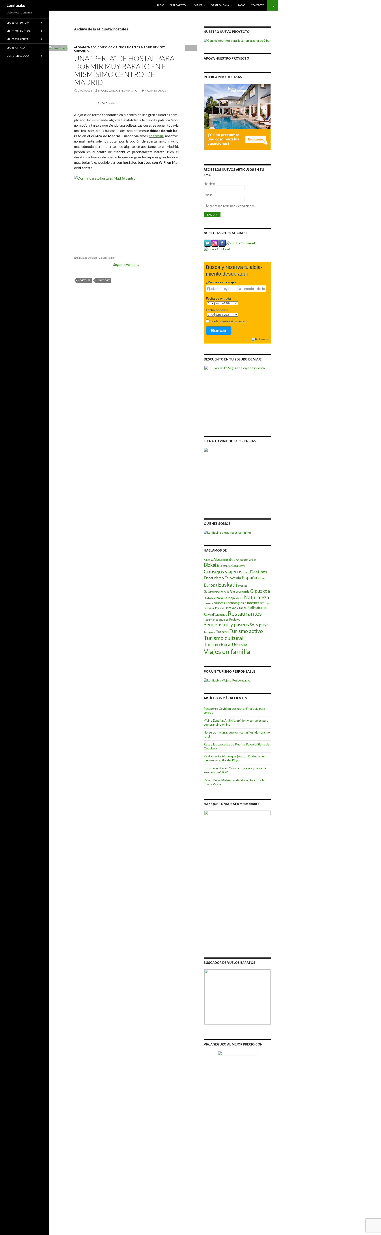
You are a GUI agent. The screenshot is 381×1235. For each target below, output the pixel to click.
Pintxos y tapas (236, 608)
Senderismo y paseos (226, 624)
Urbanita (81, 50)
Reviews (159, 47)
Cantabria (225, 565)
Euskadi (227, 584)
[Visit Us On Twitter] (207, 243)
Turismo (222, 632)
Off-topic (265, 603)
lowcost (103, 280)
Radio (241, 5)
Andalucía (242, 559)
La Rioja (229, 598)
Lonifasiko (16, 5)
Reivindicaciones (215, 614)
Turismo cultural (223, 638)
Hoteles (133, 47)
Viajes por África (17, 39)
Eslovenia (232, 577)
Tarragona (209, 632)
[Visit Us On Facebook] (222, 243)
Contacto (257, 5)
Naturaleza (256, 597)
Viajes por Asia (16, 47)
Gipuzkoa (260, 591)
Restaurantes (245, 613)
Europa (210, 584)
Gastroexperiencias (216, 591)
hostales (84, 280)
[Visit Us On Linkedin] (241, 243)
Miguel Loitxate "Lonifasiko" (118, 90)
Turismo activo (246, 631)
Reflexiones (257, 607)
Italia (219, 598)
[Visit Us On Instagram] (214, 243)
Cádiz (246, 572)
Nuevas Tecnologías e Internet (236, 603)
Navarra (208, 603)
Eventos (242, 585)
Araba (252, 559)
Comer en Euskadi (18, 55)
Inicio (160, 5)
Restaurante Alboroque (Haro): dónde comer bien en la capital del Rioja (234, 758)
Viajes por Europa (18, 22)
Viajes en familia (227, 651)
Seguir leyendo (126, 264)
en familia (156, 136)
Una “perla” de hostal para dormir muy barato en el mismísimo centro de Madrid (124, 70)
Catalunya (238, 565)
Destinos (258, 571)
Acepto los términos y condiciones (231, 206)
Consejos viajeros (111, 47)
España (249, 577)
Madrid (146, 47)
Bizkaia (211, 565)
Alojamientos (85, 47)
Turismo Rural (218, 644)
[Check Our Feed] (217, 248)
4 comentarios (155, 90)
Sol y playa (259, 624)
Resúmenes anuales (216, 619)
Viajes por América (18, 31)
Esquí (261, 578)
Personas (220, 607)
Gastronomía (220, 5)
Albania (208, 559)
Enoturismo (214, 578)
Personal (209, 608)
